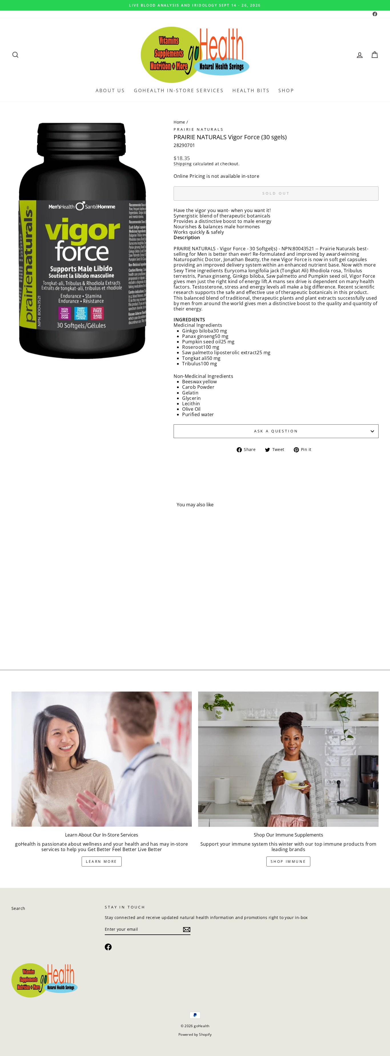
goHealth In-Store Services (179, 90)
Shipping (183, 164)
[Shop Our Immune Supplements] (288, 759)
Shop (286, 90)
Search (18, 908)
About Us (110, 90)
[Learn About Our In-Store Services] (101, 759)
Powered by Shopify (195, 1034)
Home (179, 122)
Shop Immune (288, 861)
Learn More (101, 861)
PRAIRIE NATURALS (199, 129)
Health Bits (251, 90)
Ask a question (276, 431)
